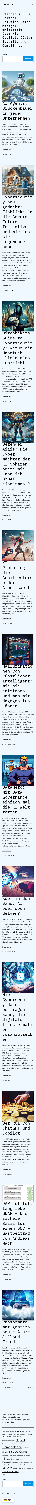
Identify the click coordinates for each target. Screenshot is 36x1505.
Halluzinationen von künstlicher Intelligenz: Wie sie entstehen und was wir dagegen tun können (17, 686)
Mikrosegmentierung (24, 1462)
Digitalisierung (26, 1447)
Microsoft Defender (10, 1462)
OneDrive (4, 1465)
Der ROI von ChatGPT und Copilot (16, 1128)
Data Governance (6, 1443)
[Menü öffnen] (32, 4)
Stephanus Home (8, 4)
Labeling (8, 1459)
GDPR (23, 1451)
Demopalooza (12, 1447)
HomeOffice (20, 1455)
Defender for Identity (17, 1443)
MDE (17, 1459)
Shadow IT (15, 1468)
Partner (10, 1465)
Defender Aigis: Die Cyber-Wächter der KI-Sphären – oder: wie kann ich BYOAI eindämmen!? (17, 464)
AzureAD (30, 1434)
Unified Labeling (28, 1468)
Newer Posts (7, 1387)
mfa (21, 1459)
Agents (18, 1431)
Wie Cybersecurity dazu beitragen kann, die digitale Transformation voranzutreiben (17, 1017)
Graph (14, 1455)
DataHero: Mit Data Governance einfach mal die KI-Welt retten (16, 799)
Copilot (20, 1440)
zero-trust (22, 1472)
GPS (10, 1455)
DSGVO (13, 1451)
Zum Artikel (6, 149)
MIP (31, 1462)
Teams (21, 1468)
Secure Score (23, 1465)
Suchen (5, 54)
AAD (3, 1431)
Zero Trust (6, 1475)
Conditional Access (8, 1440)
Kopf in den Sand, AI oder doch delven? (16, 906)
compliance (25, 1437)
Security (7, 1467)
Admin (7, 1431)
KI (3, 1458)
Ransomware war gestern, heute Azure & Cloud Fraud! (17, 1331)
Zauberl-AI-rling (10, 1471)
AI (23, 1431)
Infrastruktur (27, 1455)
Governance (5, 1455)
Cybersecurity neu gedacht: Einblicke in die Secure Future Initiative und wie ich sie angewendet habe (17, 221)
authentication (23, 1434)
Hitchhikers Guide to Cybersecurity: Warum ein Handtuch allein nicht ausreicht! (17, 347)
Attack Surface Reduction (10, 1434)
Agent (12, 1431)
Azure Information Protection (11, 1437)
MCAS (13, 1459)
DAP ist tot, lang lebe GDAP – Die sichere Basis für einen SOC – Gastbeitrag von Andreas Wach (17, 1223)
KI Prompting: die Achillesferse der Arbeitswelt (17, 575)
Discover (5, 1452)
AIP (26, 1431)
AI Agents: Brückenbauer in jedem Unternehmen (17, 111)
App (29, 1431)
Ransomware (16, 1465)
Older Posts (29, 1387)
